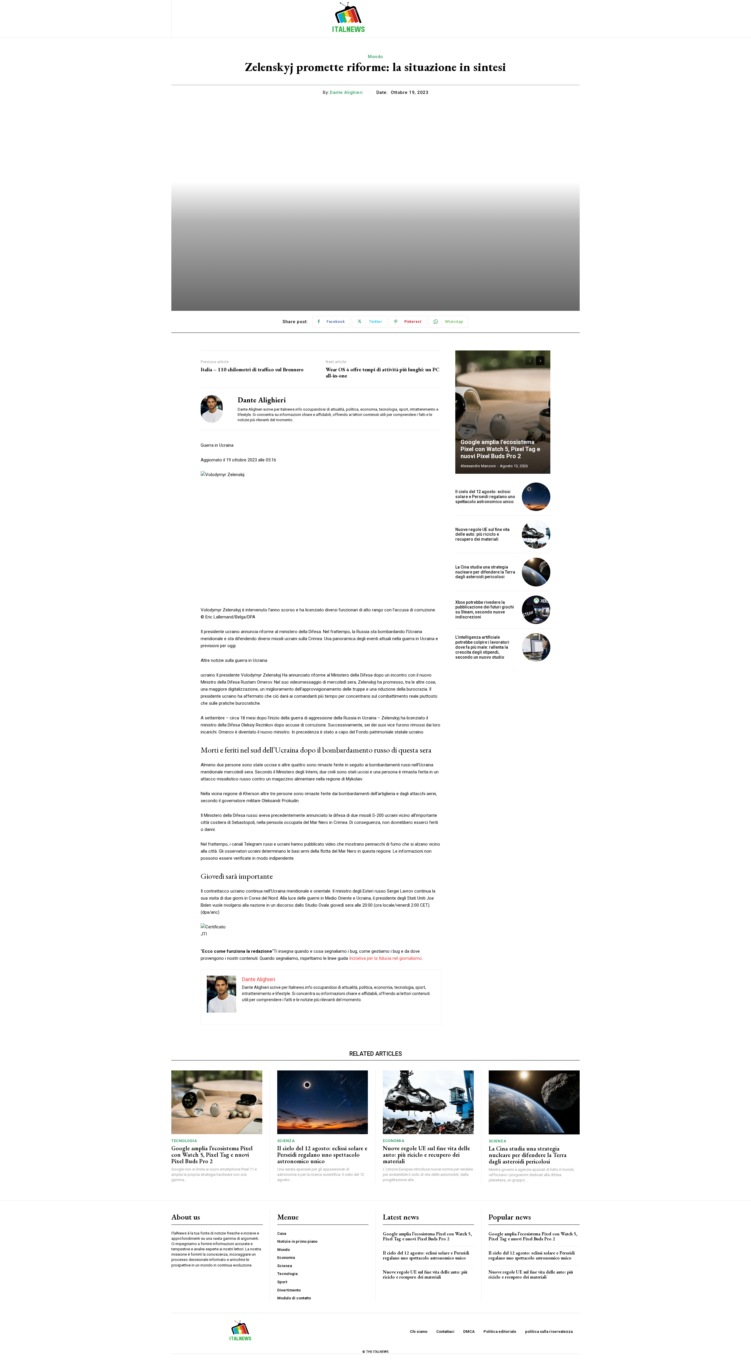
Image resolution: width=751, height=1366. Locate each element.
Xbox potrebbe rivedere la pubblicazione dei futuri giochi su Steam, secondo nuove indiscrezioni (484, 609)
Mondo (375, 56)
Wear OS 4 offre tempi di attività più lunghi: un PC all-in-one (382, 372)
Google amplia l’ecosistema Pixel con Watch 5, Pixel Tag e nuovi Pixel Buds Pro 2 (500, 449)
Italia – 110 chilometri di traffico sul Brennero (252, 369)
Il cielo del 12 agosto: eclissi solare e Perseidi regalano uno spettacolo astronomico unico (485, 496)
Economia (393, 1141)
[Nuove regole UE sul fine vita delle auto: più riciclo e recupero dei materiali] (536, 534)
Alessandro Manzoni (478, 466)
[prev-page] (529, 360)
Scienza (286, 1141)
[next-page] (540, 360)
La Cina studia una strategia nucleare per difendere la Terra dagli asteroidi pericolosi (485, 572)
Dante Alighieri (346, 92)
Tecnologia (184, 1141)
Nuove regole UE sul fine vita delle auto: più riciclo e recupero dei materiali (482, 534)
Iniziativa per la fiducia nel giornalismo (385, 958)
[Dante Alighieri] (215, 409)
